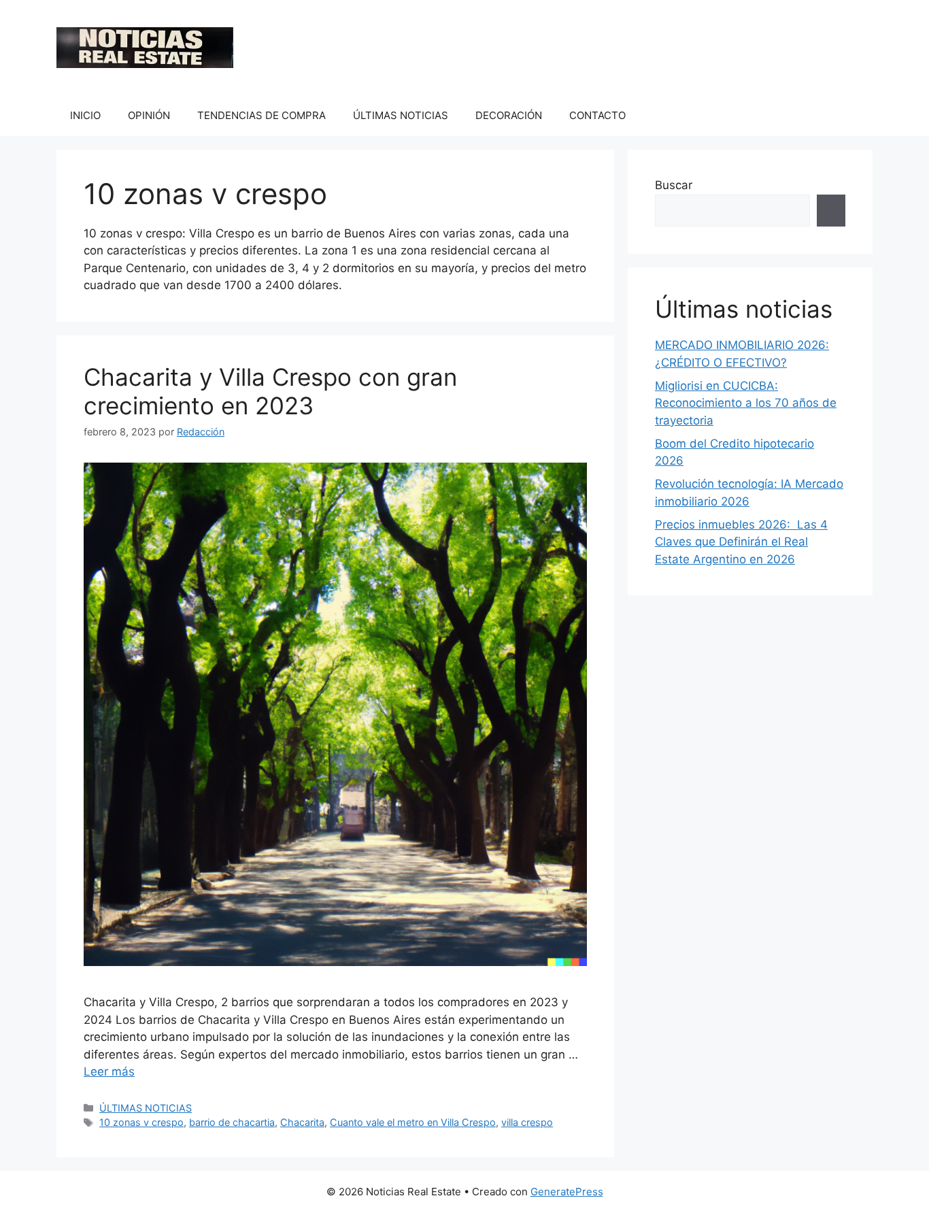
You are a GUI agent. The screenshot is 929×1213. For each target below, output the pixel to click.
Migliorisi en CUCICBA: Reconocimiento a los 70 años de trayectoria (746, 403)
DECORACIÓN (508, 115)
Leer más (109, 1071)
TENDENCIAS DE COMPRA (261, 115)
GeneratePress (566, 1191)
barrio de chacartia (232, 1122)
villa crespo (527, 1122)
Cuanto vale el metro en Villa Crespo (413, 1122)
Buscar (673, 185)
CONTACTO (597, 115)
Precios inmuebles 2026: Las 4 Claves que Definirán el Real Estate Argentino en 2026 (741, 542)
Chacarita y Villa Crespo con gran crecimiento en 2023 (270, 391)
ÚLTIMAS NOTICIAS (400, 115)
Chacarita (302, 1122)
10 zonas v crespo (141, 1122)
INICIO (85, 115)
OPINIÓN (149, 115)
